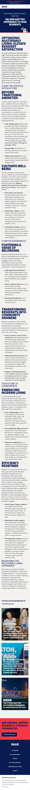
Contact (15, 771)
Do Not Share (5, 787)
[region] (15, 782)
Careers (15, 758)
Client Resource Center (15, 766)
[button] (27, 6)
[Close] (28, 776)
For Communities (15, 754)
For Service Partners (15, 762)
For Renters (15, 750)
